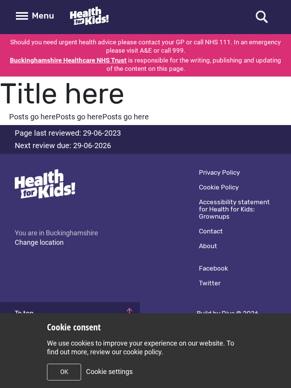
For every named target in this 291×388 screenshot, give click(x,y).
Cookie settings (109, 371)
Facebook (213, 268)
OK (64, 371)
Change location (39, 242)
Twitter (210, 283)
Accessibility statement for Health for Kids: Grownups (234, 209)
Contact (211, 231)
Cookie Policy (219, 187)
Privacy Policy (219, 172)
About (208, 246)
